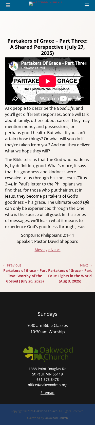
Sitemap (47, 392)
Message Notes (48, 249)
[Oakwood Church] (45, 3)
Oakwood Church (45, 411)
